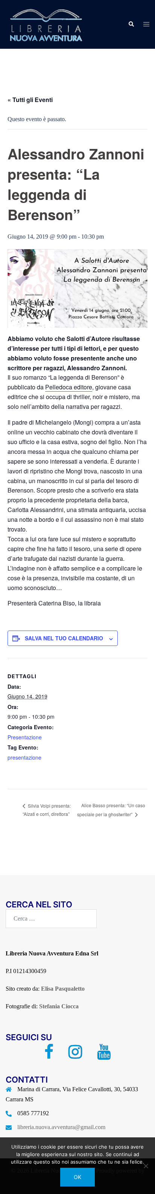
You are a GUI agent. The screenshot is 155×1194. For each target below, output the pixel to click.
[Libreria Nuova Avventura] (45, 24)
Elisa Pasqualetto (63, 988)
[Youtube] (104, 1055)
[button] (131, 24)
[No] (145, 1166)
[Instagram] (75, 1055)
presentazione (24, 757)
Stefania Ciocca (59, 1006)
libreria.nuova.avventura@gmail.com (61, 1127)
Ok (77, 1177)
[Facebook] (48, 1055)
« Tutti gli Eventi (30, 99)
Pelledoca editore (68, 387)
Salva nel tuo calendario (64, 638)
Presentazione (25, 737)
